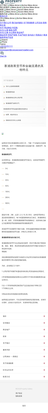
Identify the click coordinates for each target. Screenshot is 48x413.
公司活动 (38, 23)
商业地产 (20, 32)
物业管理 (3, 35)
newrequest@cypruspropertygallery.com (16, 50)
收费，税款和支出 (12, 114)
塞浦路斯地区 (10, 92)
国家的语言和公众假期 (13, 120)
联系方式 (3, 16)
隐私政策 (19, 396)
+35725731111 (6, 46)
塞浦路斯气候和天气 (12, 103)
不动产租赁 (22, 35)
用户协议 (19, 393)
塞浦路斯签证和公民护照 (14, 97)
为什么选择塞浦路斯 (12, 86)
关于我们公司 (5, 23)
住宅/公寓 (4, 30)
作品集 (15, 28)
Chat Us (3, 56)
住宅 (2, 28)
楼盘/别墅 (13, 30)
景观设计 (39, 35)
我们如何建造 (17, 23)
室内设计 (31, 35)
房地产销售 (12, 35)
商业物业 (8, 28)
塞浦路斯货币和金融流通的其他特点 (15, 109)
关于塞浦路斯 (28, 23)
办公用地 (12, 32)
